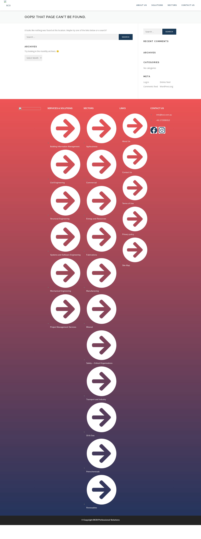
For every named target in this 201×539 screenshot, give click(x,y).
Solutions (157, 5)
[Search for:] (71, 37)
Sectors (172, 5)
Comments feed (150, 86)
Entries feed (165, 82)
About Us (141, 5)
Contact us (188, 5)
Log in (146, 82)
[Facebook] (153, 130)
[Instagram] (161, 130)
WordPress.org (166, 86)
